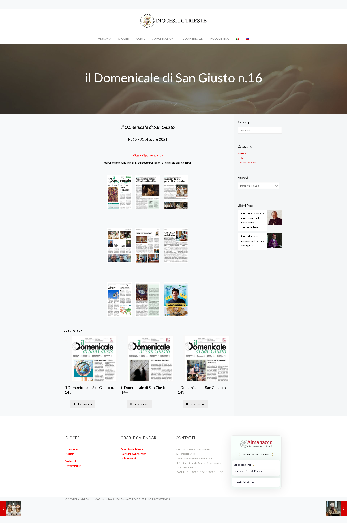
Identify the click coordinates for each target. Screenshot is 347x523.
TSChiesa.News (247, 162)
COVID (242, 157)
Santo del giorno (256, 468)
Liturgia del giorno (256, 482)
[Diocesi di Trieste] (173, 21)
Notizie (242, 153)
